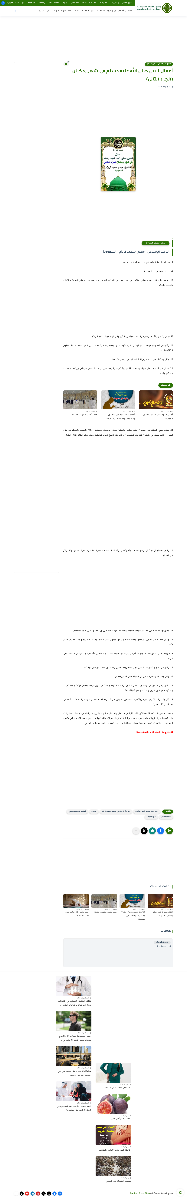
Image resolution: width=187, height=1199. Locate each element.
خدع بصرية (66, 11)
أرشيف (65, 3)
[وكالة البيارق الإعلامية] (154, 8)
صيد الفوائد (151, 817)
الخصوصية (104, 3)
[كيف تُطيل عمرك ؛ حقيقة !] (80, 399)
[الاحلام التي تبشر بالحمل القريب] (113, 1135)
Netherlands (54, 3)
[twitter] (49, 1193)
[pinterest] (38, 1193)
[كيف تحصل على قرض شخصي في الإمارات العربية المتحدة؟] (73, 1091)
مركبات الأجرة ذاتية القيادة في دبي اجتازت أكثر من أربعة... (74, 1073)
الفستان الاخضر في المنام (118, 1088)
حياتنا (76, 11)
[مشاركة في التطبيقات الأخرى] (136, 830)
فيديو (41, 11)
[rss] (16, 1193)
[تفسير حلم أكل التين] (113, 1104)
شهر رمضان (166, 817)
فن (48, 11)
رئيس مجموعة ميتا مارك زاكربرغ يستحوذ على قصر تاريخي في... (75, 1038)
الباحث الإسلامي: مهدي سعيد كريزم (116, 811)
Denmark (31, 3)
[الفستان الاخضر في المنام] (113, 1073)
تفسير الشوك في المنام (118, 1181)
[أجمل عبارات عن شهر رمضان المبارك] (156, 399)
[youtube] (27, 1193)
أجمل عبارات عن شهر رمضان (159, 64)
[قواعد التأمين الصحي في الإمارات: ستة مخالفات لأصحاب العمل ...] (73, 986)
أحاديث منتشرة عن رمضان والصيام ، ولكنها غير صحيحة (121, 417)
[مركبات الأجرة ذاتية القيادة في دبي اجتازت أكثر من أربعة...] (73, 1056)
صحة (102, 11)
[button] (160, 830)
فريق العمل (127, 3)
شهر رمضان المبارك (155, 243)
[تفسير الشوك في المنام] (113, 1166)
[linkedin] (33, 1193)
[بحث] (16, 11)
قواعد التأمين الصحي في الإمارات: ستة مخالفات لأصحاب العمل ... (74, 1003)
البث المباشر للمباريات (15, 3)
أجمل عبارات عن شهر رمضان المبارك (158, 417)
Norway (42, 3)
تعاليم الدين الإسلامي (77, 811)
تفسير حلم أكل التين (121, 1119)
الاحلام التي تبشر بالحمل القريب (115, 1150)
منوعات (55, 11)
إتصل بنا (115, 3)
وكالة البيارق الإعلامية (140, 1193)
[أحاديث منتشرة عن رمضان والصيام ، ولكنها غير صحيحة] (118, 399)
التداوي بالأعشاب (89, 11)
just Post (75, 3)
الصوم (93, 811)
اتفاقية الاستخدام (89, 3)
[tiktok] (22, 1193)
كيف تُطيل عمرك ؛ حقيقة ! (84, 415)
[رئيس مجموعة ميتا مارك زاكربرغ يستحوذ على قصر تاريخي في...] (73, 1021)
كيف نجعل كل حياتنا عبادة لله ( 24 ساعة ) (77, 914)
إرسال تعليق (162, 942)
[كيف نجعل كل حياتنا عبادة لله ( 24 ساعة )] (76, 901)
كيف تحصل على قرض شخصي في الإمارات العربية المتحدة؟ (74, 1108)
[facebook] (3, 3)
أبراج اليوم (111, 11)
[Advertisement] (93, 41)
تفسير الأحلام (125, 11)
